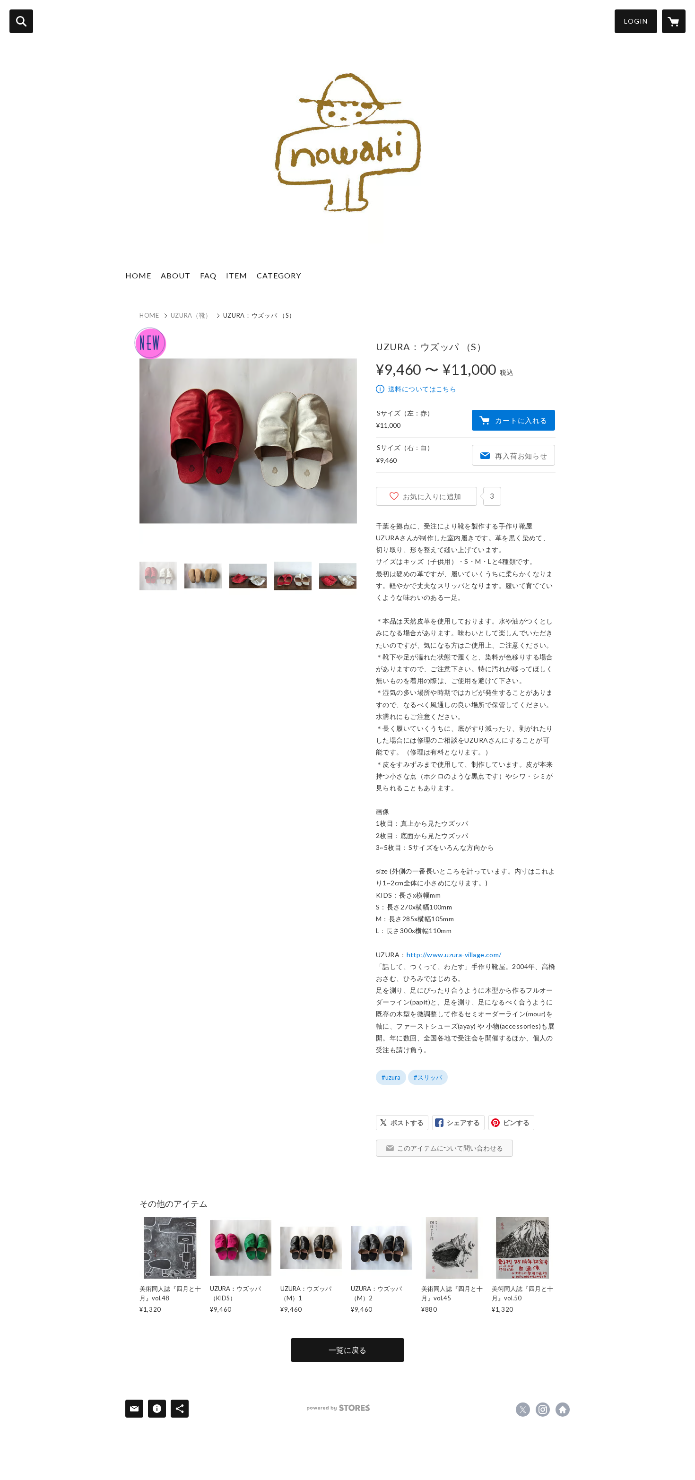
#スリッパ (428, 1077)
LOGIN (636, 21)
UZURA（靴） (191, 315)
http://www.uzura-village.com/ (454, 955)
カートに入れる (521, 420)
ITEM (236, 275)
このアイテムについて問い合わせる (450, 1148)
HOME (138, 275)
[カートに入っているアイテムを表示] (674, 21)
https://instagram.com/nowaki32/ (543, 1409)
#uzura (391, 1077)
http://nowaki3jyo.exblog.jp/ (563, 1409)
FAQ (208, 275)
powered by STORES (338, 1407)
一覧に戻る (347, 1349)
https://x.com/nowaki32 (523, 1409)
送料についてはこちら (422, 389)
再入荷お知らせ (521, 455)
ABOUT (176, 275)
